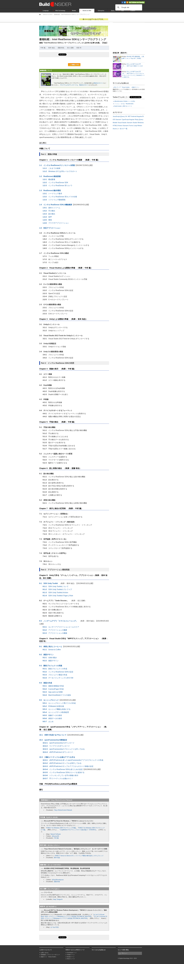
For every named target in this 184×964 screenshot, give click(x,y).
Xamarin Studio (132, 122)
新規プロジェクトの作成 (55, 669)
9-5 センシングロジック (49, 700)
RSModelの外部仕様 (53, 706)
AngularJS (140, 116)
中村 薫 (56, 838)
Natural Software (55, 834)
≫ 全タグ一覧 (122, 128)
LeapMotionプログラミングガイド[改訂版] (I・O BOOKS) (78, 830)
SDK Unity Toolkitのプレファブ (57, 589)
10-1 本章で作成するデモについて (53, 735)
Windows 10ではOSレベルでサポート (60, 171)
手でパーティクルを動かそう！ (58, 778)
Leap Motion (138, 125)
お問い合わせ (44, 952)
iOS (114, 119)
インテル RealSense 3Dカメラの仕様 (60, 197)
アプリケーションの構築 (55, 633)
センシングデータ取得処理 (56, 712)
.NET (129, 116)
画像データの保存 (52, 715)
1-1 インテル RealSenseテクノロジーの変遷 (57, 165)
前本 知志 (57, 857)
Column (132, 10)
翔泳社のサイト (98, 83)
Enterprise (101, 10)
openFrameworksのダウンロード (58, 743)
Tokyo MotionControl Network (63, 810)
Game (113, 10)
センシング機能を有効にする (56, 709)
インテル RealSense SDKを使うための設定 (63, 769)
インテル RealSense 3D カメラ (57, 185)
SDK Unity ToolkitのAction (55, 592)
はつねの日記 (54, 927)
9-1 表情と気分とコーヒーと (50, 646)
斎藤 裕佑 (57, 881)
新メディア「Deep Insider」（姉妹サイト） (127, 87)
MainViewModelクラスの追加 (57, 695)
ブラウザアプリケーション (56, 223)
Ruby (136, 119)
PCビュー (124, 953)
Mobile (74, 10)
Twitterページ (71, 954)
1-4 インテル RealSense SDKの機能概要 (55, 205)
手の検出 (49, 211)
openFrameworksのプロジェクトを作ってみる (64, 749)
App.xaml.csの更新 (53, 692)
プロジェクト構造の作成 (55, 675)
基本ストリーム (51, 208)
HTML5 (115, 125)
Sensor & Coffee (52, 649)
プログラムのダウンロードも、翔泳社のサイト (74, 85)
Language (46, 10)
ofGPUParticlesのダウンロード (58, 752)
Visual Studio (122, 122)
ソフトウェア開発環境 (54, 200)
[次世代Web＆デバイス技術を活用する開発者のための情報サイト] (40, 14)
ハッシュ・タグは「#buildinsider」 (124, 103)
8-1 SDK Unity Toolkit (48, 583)
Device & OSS (87, 10)
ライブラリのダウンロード (56, 746)
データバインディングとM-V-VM (58, 678)
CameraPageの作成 (53, 689)
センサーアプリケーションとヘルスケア (61, 627)
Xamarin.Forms (128, 125)
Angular (131, 119)
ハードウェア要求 (52, 193)
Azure (115, 128)
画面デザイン (51, 661)
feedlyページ (70, 956)
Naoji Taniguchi (58, 899)
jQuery (122, 116)
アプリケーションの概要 (55, 630)
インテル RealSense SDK (55, 182)
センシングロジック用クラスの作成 (59, 703)
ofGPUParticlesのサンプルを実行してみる (62, 763)
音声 (47, 217)
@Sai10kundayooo (58, 879)
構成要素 (49, 179)
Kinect (120, 125)
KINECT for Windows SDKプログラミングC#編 (61, 828)
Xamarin (118, 119)
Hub (122, 10)
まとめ (48, 721)
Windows (141, 122)
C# (126, 116)
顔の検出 (49, 214)
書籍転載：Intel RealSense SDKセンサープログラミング (71, 14)
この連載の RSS (74, 64)
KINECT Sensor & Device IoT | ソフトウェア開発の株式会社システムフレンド (79, 855)
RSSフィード (71, 958)
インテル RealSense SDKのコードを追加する (63, 772)
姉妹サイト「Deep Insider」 (49, 956)
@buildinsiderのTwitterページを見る (124, 101)
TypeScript (125, 119)
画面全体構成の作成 (53, 686)
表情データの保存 (52, 718)
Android (133, 116)
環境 (47, 220)
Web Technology (60, 10)
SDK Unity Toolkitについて (55, 586)
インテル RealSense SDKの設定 (58, 672)
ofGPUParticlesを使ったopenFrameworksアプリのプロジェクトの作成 (73, 760)
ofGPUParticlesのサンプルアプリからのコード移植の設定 (68, 766)
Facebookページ (72, 952)
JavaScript (116, 116)
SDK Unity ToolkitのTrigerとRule (58, 596)
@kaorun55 (55, 836)
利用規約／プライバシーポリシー (50, 954)
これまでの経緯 (51, 168)
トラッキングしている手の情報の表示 (60, 775)
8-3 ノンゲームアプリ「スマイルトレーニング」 (58, 621)
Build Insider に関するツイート (123, 106)
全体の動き (50, 657)
